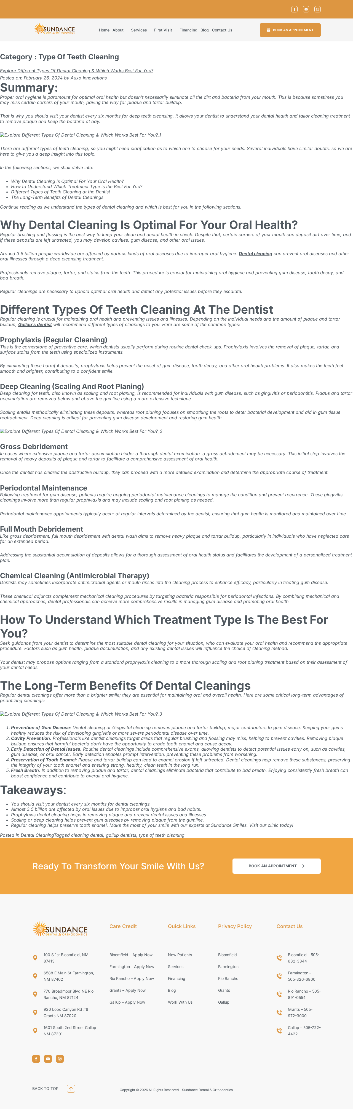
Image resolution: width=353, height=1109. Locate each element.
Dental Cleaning (37, 835)
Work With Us (180, 1002)
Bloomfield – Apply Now (131, 954)
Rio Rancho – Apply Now (131, 978)
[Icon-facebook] (294, 9)
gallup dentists (121, 835)
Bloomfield (227, 954)
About (118, 30)
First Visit (163, 30)
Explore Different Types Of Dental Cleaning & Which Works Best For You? (76, 70)
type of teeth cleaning (161, 835)
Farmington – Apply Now (131, 966)
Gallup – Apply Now (127, 1002)
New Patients (180, 954)
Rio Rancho (228, 978)
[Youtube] (306, 9)
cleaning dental (87, 835)
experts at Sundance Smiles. (218, 825)
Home (104, 30)
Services (139, 30)
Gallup (223, 1002)
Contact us (222, 30)
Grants (224, 990)
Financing (188, 30)
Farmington (228, 966)
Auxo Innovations (89, 78)
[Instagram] (317, 9)
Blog (204, 30)
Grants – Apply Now (127, 990)
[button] (290, 30)
